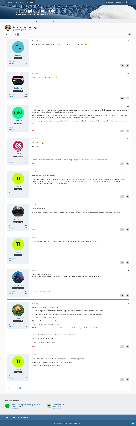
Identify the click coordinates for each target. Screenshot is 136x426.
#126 (127, 205)
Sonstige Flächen (57, 408)
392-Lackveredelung (84, 160)
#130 (127, 355)
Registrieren (119, 2)
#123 (127, 106)
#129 (127, 303)
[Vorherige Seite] (6, 34)
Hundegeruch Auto (59, 405)
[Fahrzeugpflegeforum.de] (72, 11)
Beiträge (11, 63)
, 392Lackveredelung (100, 160)
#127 (127, 238)
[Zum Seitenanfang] (133, 423)
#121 (127, 40)
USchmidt (13, 406)
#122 (127, 73)
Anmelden (109, 2)
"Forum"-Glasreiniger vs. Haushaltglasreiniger (25, 405)
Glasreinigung (14, 408)
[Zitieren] (127, 65)
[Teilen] (129, 34)
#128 (127, 270)
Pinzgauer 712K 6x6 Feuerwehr (42, 291)
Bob (48, 342)
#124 (127, 139)
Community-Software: (68, 423)
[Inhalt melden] (122, 65)
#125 (127, 172)
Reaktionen (12, 61)
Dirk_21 (54, 406)
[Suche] (127, 2)
